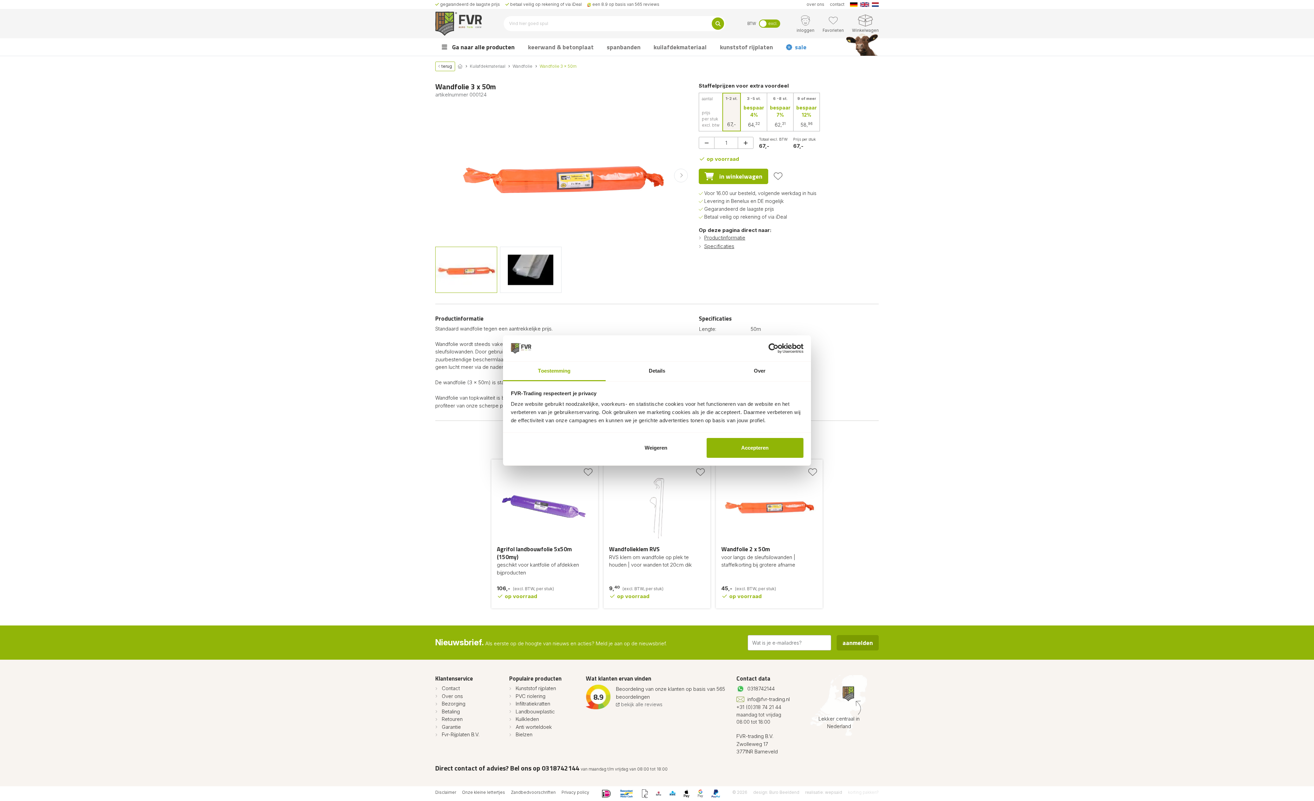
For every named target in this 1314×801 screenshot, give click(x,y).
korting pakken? (863, 792)
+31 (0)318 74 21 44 (758, 707)
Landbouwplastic (535, 711)
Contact (451, 688)
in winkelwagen (740, 176)
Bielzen (524, 734)
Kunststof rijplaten (536, 688)
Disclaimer (445, 792)
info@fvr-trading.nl (768, 699)
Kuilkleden (527, 719)
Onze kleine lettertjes (483, 792)
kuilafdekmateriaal (680, 47)
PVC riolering (530, 696)
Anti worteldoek (534, 727)
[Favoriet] (778, 176)
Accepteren (755, 448)
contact (837, 4)
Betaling (451, 711)
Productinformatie (724, 237)
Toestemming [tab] (554, 371)
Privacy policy (575, 792)
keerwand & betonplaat (561, 47)
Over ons (452, 696)
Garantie (451, 727)
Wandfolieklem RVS (634, 549)
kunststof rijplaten (746, 47)
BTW (751, 23)
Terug (446, 66)
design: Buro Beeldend (776, 792)
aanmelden (857, 642)
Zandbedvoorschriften (533, 792)
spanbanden (624, 47)
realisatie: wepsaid (823, 792)
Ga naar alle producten (483, 47)
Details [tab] (657, 371)
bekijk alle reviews (641, 704)
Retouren (452, 719)
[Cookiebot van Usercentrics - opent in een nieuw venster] (773, 348)
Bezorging (453, 703)
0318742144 (761, 688)
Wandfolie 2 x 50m (745, 549)
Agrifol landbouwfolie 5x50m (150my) (534, 553)
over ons (815, 4)
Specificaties (719, 246)
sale (801, 47)
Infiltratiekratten (533, 703)
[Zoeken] (718, 23)
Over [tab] (759, 371)
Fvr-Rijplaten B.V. (460, 734)
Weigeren (656, 448)
